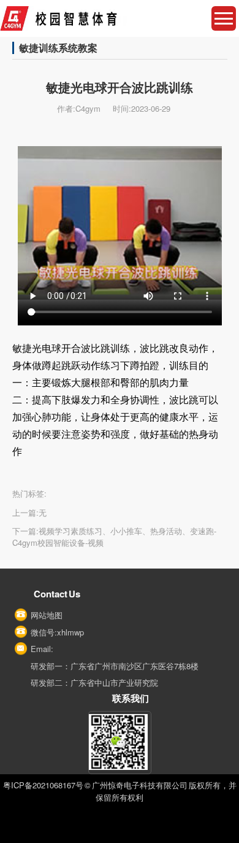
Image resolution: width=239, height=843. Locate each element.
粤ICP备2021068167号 (43, 785)
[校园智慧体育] (119, 18)
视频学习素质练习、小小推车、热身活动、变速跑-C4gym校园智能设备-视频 (114, 537)
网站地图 (47, 615)
